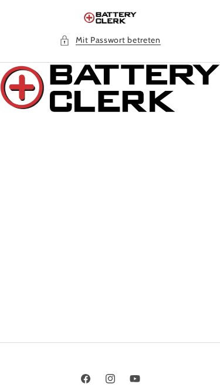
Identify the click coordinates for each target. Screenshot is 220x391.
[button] (110, 40)
